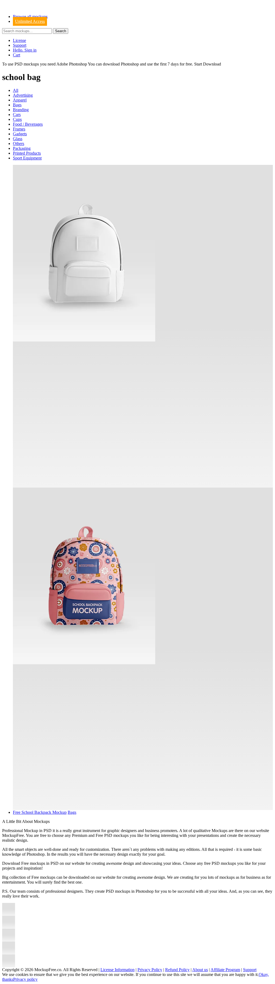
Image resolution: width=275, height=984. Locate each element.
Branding (21, 109)
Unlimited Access (30, 21)
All (15, 90)
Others (18, 143)
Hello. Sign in (25, 50)
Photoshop (130, 64)
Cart (16, 55)
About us (200, 969)
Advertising (23, 95)
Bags (17, 105)
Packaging (22, 148)
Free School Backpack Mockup (40, 812)
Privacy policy (25, 979)
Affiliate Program (225, 969)
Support (19, 45)
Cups (17, 119)
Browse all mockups (30, 16)
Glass (17, 138)
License (19, 40)
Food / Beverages (28, 124)
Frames (19, 129)
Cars (17, 114)
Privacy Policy (150, 969)
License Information (117, 969)
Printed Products (27, 153)
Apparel (20, 100)
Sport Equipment (27, 158)
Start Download (207, 64)
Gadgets (20, 134)
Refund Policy (177, 969)
